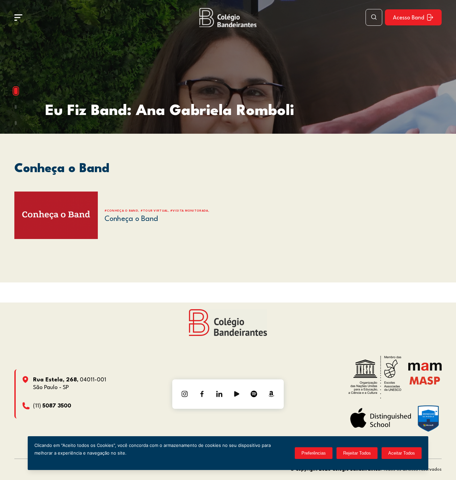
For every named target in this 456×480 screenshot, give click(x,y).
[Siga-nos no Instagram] (184, 394)
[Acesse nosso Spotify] (254, 394)
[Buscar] (374, 17)
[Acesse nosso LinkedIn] (219, 394)
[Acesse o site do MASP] (425, 380)
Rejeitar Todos (357, 453)
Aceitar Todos (401, 453)
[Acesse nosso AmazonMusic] (271, 394)
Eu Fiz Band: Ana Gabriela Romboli (169, 111)
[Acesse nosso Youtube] (236, 394)
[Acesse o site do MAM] (425, 369)
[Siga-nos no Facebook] (202, 394)
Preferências (313, 453)
